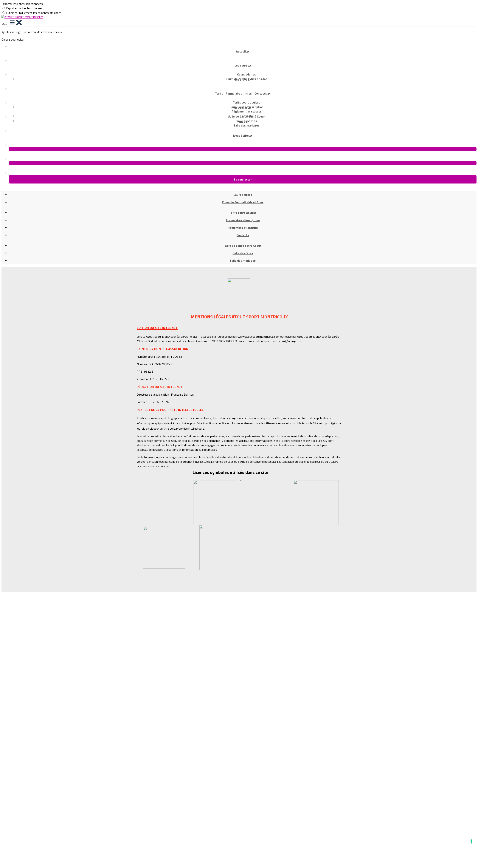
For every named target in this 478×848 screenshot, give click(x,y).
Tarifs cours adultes (246, 102)
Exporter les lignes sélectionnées (22, 3)
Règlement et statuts (246, 111)
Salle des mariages (246, 125)
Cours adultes (246, 74)
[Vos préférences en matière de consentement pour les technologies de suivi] (471, 841)
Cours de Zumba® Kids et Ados (242, 202)
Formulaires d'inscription (243, 220)
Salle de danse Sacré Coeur (246, 116)
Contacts (243, 235)
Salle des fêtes (243, 253)
